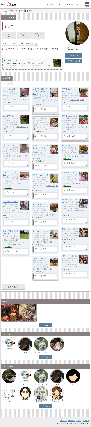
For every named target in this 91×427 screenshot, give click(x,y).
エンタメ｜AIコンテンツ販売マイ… (57, 400)
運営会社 (86, 421)
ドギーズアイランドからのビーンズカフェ (10, 233)
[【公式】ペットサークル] (28, 312)
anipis (9, 352)
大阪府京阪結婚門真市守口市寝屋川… (41, 400)
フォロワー (23, 35)
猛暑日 (64, 229)
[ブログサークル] (8, 4)
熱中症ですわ (37, 204)
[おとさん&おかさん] (41, 344)
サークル (63, 421)
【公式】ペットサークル (28, 320)
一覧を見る (45, 325)
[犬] (6, 44)
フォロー (8, 35)
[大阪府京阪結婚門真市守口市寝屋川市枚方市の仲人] (41, 393)
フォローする (74, 55)
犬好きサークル (10, 320)
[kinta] (25, 344)
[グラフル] (9, 376)
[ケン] (73, 376)
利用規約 (71, 421)
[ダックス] (31, 44)
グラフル (9, 384)
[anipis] (9, 344)
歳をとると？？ (68, 173)
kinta (25, 352)
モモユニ (57, 352)
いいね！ (8, 102)
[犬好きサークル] (10, 312)
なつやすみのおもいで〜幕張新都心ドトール (40, 91)
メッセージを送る (74, 61)
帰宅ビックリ (67, 145)
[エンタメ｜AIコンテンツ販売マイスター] (57, 393)
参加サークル (38, 35)
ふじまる (25, 401)
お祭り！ (65, 256)
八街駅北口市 (37, 258)
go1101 (9, 401)
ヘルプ (78, 421)
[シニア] (18, 44)
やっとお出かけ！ (10, 89)
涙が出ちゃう (37, 231)
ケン (73, 384)
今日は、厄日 (37, 118)
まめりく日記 (16, 99)
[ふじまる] (25, 393)
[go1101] (9, 393)
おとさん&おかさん (41, 352)
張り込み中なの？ (10, 145)
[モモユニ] (57, 344)
